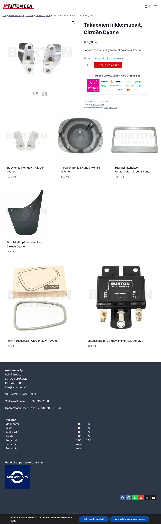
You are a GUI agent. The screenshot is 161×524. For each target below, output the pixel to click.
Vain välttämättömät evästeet (130, 519)
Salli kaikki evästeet (94, 519)
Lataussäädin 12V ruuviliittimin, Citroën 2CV (116, 340)
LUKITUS (113, 107)
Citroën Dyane (97, 104)
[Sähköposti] (153, 497)
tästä (13, 520)
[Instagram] (128, 497)
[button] (73, 22)
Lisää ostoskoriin (108, 65)
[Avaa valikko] (155, 6)
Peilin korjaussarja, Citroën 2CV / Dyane (32, 340)
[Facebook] (122, 497)
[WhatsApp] (135, 497)
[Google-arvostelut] (141, 497)
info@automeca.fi (16, 387)
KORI (106, 107)
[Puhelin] (147, 497)
